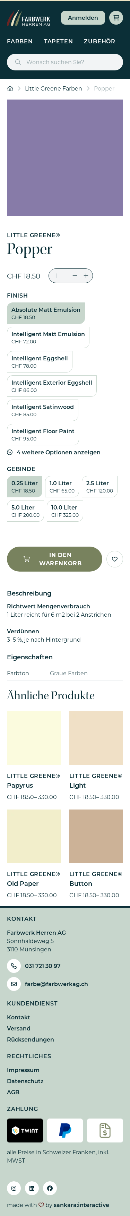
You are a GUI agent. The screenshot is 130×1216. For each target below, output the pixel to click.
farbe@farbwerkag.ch (56, 983)
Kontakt (18, 1017)
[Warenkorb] (116, 18)
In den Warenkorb (60, 559)
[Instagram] (14, 1188)
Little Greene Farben (53, 88)
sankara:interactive (81, 1204)
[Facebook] (50, 1188)
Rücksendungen (30, 1039)
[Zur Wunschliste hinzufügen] (114, 559)
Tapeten (58, 41)
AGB (13, 1092)
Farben (20, 41)
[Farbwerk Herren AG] (28, 17)
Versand (19, 1028)
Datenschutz (25, 1081)
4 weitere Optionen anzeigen (59, 452)
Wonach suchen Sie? (55, 62)
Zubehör (99, 41)
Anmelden (83, 17)
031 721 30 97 (43, 965)
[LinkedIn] (32, 1188)
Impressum (23, 1069)
